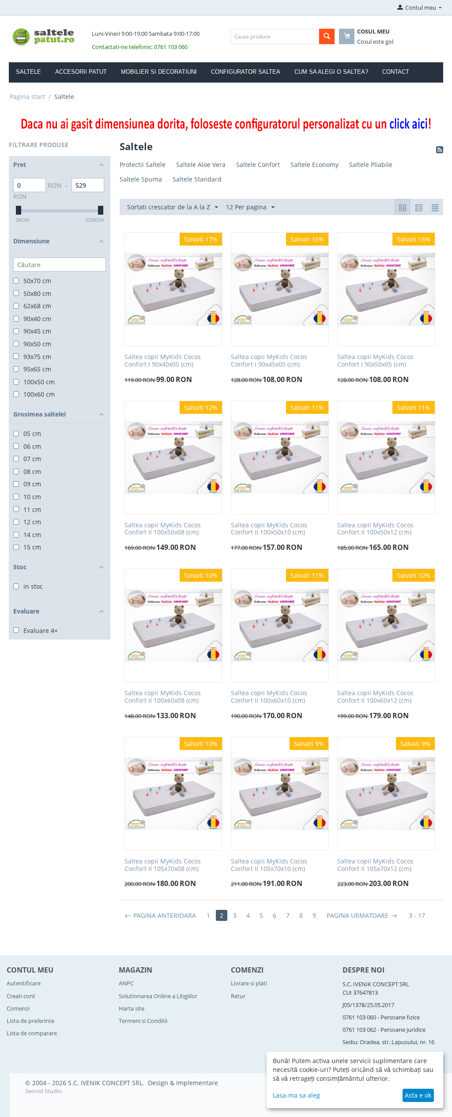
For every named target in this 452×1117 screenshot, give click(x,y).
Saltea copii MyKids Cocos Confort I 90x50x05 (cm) (375, 360)
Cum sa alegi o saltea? (331, 71)
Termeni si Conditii (143, 1021)
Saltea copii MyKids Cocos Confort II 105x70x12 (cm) (375, 865)
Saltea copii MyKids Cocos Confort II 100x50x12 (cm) (375, 529)
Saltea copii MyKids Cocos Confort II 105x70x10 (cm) (269, 865)
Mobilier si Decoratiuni (159, 71)
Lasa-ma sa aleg (296, 1095)
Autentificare (24, 983)
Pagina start (27, 96)
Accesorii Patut (81, 71)
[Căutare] (327, 36)
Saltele (28, 71)
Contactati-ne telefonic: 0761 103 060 (140, 47)
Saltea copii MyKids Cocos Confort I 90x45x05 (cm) (269, 360)
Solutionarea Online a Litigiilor (158, 996)
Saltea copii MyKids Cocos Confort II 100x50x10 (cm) (269, 529)
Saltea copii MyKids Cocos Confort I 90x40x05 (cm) (162, 360)
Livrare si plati (249, 983)
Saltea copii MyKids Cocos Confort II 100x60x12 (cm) (375, 696)
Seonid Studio (43, 1091)
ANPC (126, 983)
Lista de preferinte (30, 1021)
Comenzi (18, 1008)
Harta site (131, 1008)
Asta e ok (418, 1095)
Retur (238, 996)
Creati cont (21, 996)
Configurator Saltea (245, 71)
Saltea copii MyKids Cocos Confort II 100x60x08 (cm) (162, 696)
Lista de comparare (32, 1033)
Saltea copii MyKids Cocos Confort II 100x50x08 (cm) (162, 529)
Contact (395, 71)
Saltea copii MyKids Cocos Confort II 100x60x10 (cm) (269, 696)
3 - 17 (417, 915)
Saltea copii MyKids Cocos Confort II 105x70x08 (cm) (162, 865)
